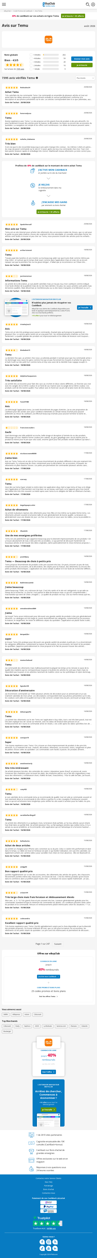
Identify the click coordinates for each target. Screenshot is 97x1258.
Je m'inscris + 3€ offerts (73, 16)
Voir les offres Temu (47, 996)
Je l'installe (83, 307)
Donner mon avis (82, 59)
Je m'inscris (82, 65)
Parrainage (48, 1185)
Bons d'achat (48, 1189)
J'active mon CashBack (47, 976)
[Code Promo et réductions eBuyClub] (48, 4)
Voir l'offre (47, 1072)
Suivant (57, 944)
